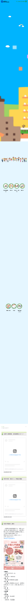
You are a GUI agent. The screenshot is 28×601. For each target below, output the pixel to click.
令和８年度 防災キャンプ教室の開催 (12, 479)
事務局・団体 (8, 310)
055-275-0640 (21, 1)
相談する (22, 190)
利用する (11, 190)
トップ (2, 426)
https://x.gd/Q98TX (10, 538)
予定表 (14, 310)
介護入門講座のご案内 (8, 523)
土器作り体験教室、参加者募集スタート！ (13, 434)
